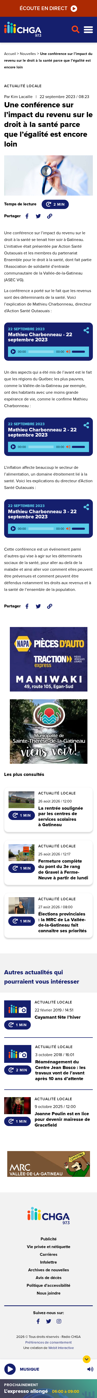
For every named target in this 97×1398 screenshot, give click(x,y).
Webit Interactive (61, 1348)
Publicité (49, 1239)
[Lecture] (13, 351)
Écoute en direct (44, 8)
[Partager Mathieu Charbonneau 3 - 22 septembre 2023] (86, 507)
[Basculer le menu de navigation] (88, 30)
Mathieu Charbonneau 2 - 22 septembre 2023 (42, 432)
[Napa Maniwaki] (48, 659)
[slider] (79, 351)
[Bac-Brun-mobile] (48, 1164)
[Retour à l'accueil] (35, 30)
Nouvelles (28, 54)
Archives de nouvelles (48, 1270)
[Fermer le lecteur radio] (86, 1359)
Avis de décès (49, 1277)
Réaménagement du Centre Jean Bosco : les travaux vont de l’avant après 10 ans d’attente (60, 1070)
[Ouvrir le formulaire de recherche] (75, 30)
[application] (48, 352)
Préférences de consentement (48, 1342)
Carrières (48, 1254)
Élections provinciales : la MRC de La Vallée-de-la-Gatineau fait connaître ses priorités (62, 922)
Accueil (10, 54)
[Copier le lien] (49, 216)
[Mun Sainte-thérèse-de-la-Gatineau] (48, 731)
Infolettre (48, 1262)
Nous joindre (49, 1293)
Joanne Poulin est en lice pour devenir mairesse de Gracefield (62, 1119)
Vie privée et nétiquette (48, 1246)
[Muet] (68, 351)
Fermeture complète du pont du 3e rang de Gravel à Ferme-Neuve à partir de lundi (63, 869)
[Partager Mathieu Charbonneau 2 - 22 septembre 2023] (86, 425)
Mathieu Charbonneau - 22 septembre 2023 (40, 337)
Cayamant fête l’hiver (58, 1017)
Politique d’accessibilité (48, 1285)
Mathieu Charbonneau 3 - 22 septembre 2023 (42, 514)
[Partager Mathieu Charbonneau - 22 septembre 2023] (86, 330)
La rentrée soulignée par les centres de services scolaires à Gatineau (60, 817)
